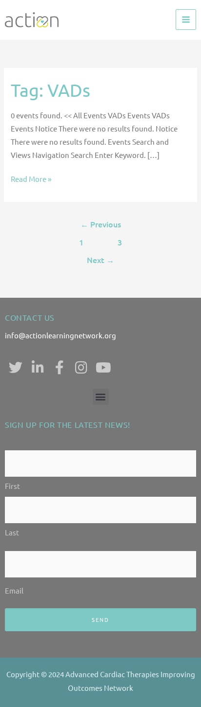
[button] (101, 397)
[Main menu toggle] (186, 19)
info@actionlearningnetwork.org (60, 335)
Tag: (50, 89)
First (12, 485)
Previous (100, 224)
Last (12, 532)
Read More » (31, 178)
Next (100, 259)
